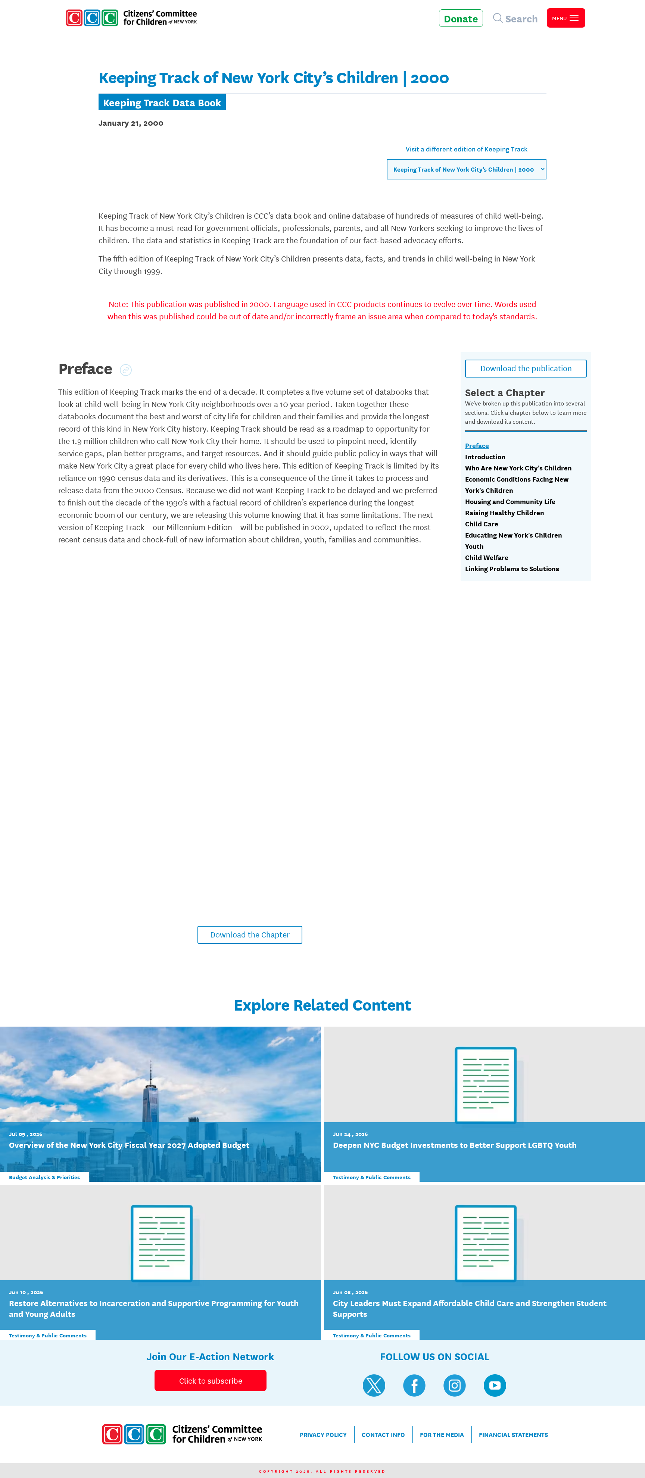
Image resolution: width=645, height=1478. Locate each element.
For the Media (442, 1434)
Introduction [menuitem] (485, 456)
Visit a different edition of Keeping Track (466, 148)
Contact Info (383, 1434)
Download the (250, 934)
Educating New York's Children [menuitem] (513, 534)
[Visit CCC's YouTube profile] (495, 1385)
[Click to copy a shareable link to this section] (126, 370)
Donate (461, 17)
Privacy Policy (323, 1434)
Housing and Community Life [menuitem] (510, 501)
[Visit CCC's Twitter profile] (374, 1385)
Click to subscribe (210, 1380)
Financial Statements (513, 1434)
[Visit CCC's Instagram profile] (454, 1385)
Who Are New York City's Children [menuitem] (518, 467)
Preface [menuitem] (477, 445)
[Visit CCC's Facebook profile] (414, 1385)
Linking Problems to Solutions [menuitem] (512, 568)
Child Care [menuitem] (481, 523)
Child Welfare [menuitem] (486, 557)
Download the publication (526, 367)
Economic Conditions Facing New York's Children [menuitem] (516, 484)
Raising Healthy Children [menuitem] (504, 512)
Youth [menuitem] (474, 546)
